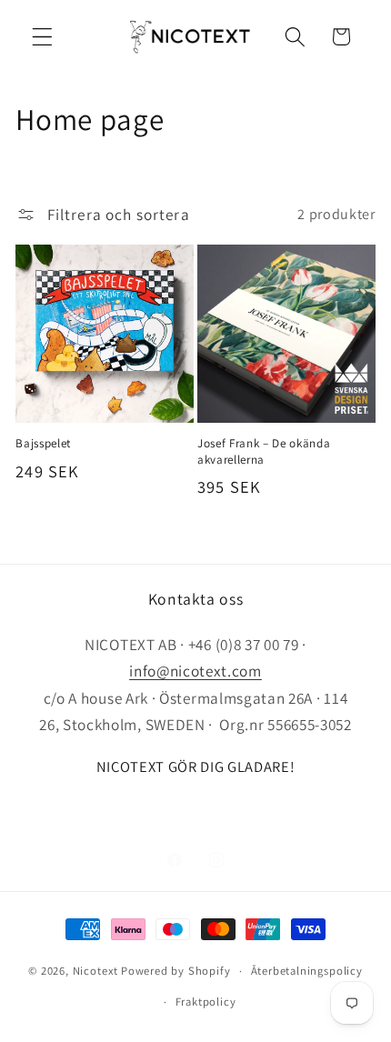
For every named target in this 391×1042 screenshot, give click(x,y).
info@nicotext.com (195, 670)
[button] (42, 37)
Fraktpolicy (205, 1001)
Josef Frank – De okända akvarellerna (263, 451)
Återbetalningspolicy (307, 970)
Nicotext (95, 970)
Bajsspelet (43, 443)
